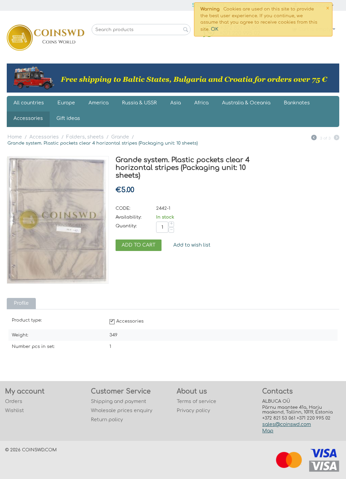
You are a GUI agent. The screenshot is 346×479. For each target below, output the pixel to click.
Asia (175, 102)
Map (267, 430)
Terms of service (196, 401)
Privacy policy (193, 410)
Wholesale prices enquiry (121, 410)
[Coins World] (45, 37)
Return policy (107, 419)
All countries (29, 102)
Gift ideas (68, 118)
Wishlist (14, 410)
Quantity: (126, 226)
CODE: (123, 208)
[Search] (185, 30)
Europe (66, 102)
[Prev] (314, 138)
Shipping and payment (118, 401)
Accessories (28, 118)
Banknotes (297, 102)
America (98, 102)
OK (214, 29)
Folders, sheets (85, 137)
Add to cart (138, 245)
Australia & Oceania (246, 102)
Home (14, 137)
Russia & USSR (139, 102)
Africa (201, 102)
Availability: (129, 217)
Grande (120, 137)
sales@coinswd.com (286, 424)
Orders (13, 401)
